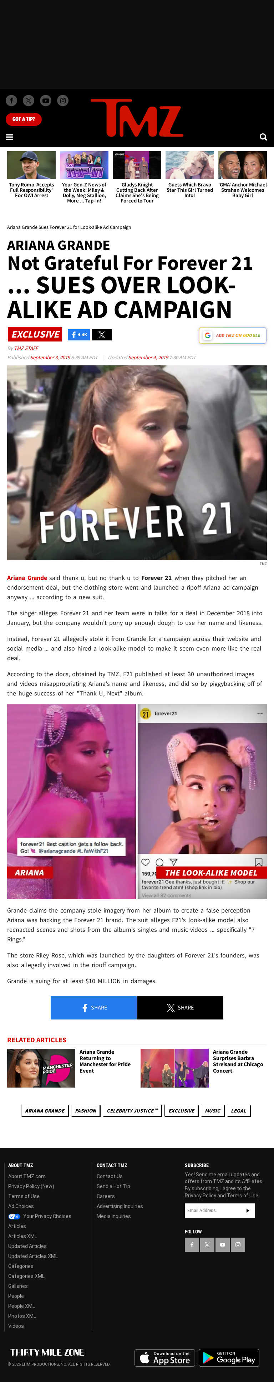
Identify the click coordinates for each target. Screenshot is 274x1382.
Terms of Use (24, 1196)
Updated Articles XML (33, 1256)
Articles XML (22, 1236)
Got (23, 119)
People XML (21, 1306)
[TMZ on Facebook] (11, 100)
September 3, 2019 (50, 357)
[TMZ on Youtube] (45, 100)
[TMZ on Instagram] (62, 100)
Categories (21, 1266)
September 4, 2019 (148, 357)
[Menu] (10, 137)
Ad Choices (21, 1206)
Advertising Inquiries (120, 1206)
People (16, 1296)
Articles (17, 1226)
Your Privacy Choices (46, 1216)
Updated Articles (27, 1246)
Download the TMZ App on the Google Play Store (229, 1358)
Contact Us (110, 1176)
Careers (106, 1196)
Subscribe (248, 1210)
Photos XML (22, 1316)
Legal (238, 1110)
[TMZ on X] (28, 100)
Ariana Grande (44, 1110)
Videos (16, 1326)
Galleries (18, 1286)
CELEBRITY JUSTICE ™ (132, 1110)
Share (98, 1007)
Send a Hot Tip (113, 1186)
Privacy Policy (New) (31, 1186)
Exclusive (181, 1110)
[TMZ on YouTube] (222, 1245)
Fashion (85, 1110)
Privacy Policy (200, 1195)
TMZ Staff (26, 348)
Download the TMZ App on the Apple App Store (165, 1358)
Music (212, 1110)
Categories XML (26, 1276)
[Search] (264, 137)
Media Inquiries (114, 1216)
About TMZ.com (27, 1176)
